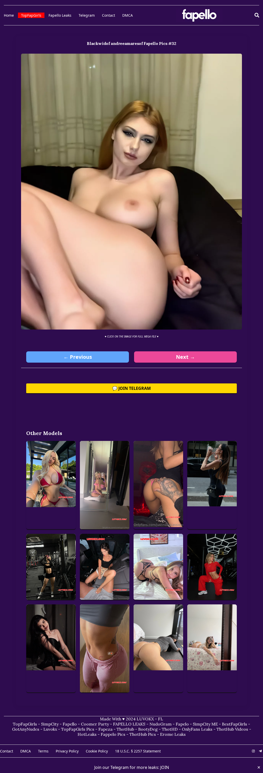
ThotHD (170, 729)
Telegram (87, 15)
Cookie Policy (97, 751)
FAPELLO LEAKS (129, 724)
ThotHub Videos (232, 729)
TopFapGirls (31, 15)
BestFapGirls (234, 724)
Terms (43, 751)
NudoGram (160, 724)
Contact (108, 15)
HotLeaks (87, 734)
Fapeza (105, 729)
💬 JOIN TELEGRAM (131, 388)
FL (160, 718)
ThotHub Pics (142, 734)
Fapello (70, 724)
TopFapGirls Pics (77, 729)
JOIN (164, 767)
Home (9, 15)
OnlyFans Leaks (197, 729)
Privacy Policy (67, 751)
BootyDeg (148, 729)
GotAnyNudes (25, 729)
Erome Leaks (173, 734)
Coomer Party (95, 724)
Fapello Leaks (60, 15)
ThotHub (125, 729)
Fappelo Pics (113, 734)
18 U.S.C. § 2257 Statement (138, 751)
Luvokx (50, 729)
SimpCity (50, 724)
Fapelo (182, 724)
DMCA (127, 15)
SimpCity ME (205, 724)
